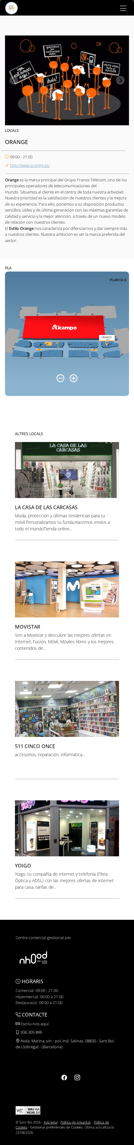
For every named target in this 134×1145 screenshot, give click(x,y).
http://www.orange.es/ (30, 165)
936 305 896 (31, 1032)
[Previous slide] (13, 80)
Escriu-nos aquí (34, 1023)
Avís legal (50, 1122)
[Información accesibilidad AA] (28, 1110)
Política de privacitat (75, 1122)
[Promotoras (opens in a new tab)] (33, 957)
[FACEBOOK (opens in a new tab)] (64, 1077)
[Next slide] (120, 80)
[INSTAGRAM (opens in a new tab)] (77, 1077)
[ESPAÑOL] (11, 7)
